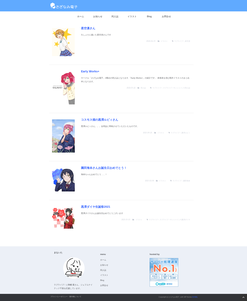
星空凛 (187, 41)
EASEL (195, 297)
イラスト (132, 16)
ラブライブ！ (179, 41)
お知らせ (97, 16)
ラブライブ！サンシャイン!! (174, 88)
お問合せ (166, 16)
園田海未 (186, 181)
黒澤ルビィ (186, 133)
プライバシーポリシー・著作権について (65, 297)
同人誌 (114, 16)
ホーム (80, 16)
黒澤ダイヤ (186, 220)
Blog (149, 16)
